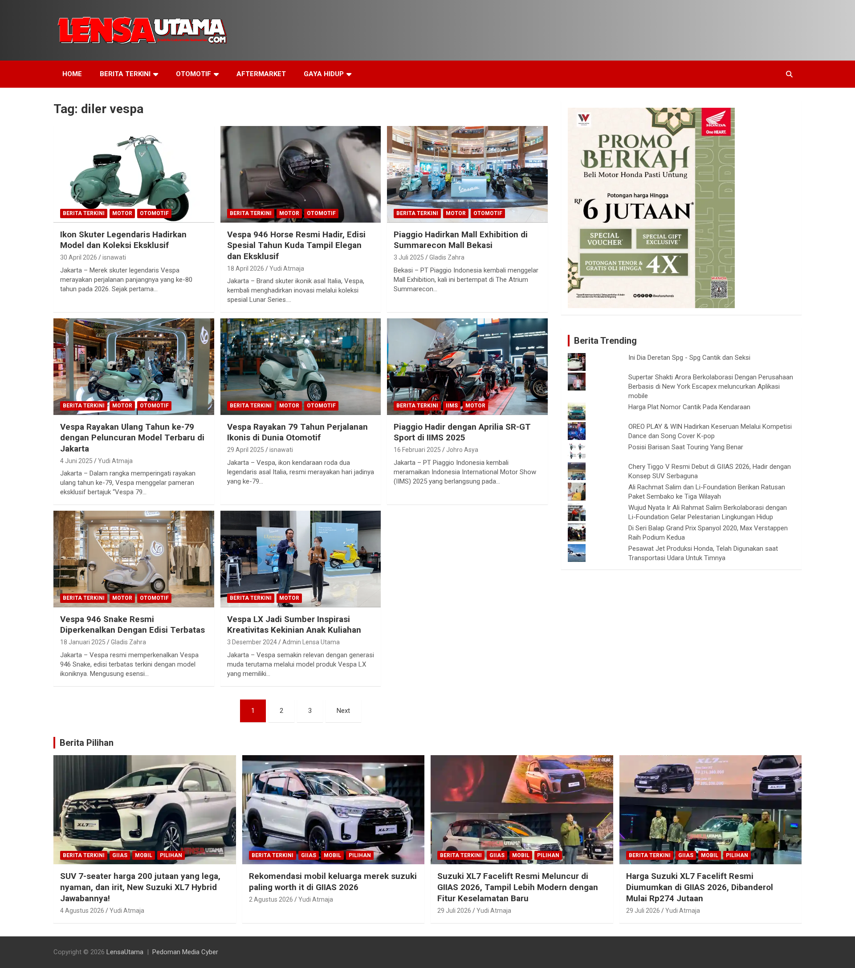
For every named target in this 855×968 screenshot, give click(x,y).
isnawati (114, 257)
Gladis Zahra (446, 257)
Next (343, 711)
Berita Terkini (125, 74)
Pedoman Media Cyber (185, 952)
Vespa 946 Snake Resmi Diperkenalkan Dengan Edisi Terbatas (132, 624)
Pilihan (171, 855)
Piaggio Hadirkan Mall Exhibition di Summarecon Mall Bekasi (461, 240)
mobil (143, 855)
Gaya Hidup (324, 74)
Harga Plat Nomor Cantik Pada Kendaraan (689, 407)
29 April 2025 (245, 449)
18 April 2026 (245, 268)
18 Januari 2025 (83, 642)
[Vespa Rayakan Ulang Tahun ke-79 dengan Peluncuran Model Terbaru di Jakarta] (134, 366)
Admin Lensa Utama (311, 642)
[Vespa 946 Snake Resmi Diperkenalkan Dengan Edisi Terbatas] (134, 559)
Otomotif (193, 74)
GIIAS (119, 855)
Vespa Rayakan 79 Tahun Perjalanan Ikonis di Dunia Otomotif (297, 432)
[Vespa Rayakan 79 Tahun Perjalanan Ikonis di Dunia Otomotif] (301, 366)
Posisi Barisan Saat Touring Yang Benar (685, 447)
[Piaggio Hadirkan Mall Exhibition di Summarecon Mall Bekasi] (467, 174)
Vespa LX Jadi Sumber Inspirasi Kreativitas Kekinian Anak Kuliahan (294, 624)
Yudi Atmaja (286, 268)
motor (122, 213)
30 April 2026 (78, 257)
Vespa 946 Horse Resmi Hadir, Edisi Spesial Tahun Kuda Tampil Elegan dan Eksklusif (296, 245)
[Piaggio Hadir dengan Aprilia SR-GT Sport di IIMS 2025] (467, 366)
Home (72, 74)
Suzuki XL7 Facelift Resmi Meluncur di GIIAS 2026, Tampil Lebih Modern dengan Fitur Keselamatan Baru (517, 887)
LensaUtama (124, 952)
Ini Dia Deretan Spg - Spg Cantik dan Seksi (689, 358)
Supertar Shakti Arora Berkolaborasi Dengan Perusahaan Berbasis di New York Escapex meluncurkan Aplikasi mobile (710, 386)
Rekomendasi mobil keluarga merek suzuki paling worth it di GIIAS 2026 (333, 881)
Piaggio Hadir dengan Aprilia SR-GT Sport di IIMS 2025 (462, 432)
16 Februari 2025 (417, 449)
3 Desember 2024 (252, 642)
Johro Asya (462, 449)
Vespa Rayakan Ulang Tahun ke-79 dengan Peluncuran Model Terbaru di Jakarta (132, 438)
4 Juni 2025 (76, 460)
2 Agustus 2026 (271, 899)
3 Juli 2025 (409, 257)
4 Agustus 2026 (82, 910)
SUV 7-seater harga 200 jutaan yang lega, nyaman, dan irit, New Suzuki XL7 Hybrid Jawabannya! (140, 887)
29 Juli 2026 (454, 910)
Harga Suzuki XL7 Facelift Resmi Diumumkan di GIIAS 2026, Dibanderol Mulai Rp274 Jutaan (699, 887)
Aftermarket (261, 74)
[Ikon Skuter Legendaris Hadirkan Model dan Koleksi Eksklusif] (134, 174)
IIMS (452, 406)
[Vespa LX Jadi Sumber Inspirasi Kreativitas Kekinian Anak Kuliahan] (301, 559)
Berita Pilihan (87, 742)
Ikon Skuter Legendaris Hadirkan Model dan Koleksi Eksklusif (123, 240)
